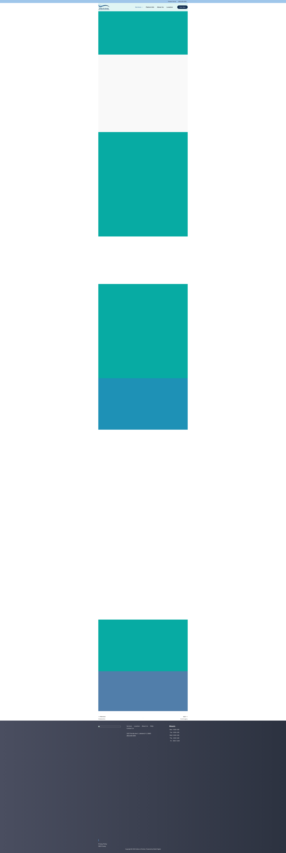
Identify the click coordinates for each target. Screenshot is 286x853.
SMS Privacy (102, 846)
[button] (142, 7)
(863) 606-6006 (182, 1)
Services (129, 726)
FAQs (151, 726)
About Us (145, 726)
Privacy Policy (102, 844)
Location (137, 726)
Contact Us (130, 728)
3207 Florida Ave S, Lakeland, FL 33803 (139, 733)
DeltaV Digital (157, 849)
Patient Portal (172, 1)
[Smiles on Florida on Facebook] (98, 840)
